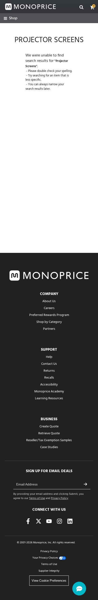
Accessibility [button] (49, 384)
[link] (10, 18)
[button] (92, 7)
